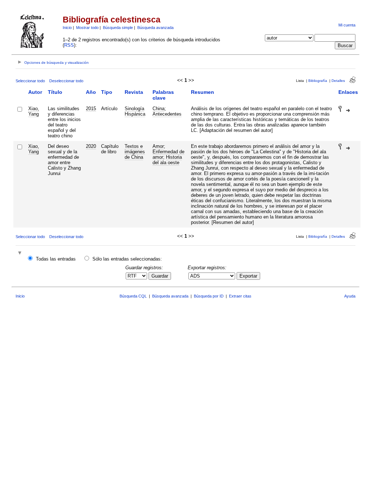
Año (91, 92)
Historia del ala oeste (167, 159)
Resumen (202, 92)
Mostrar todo (87, 27)
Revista (134, 92)
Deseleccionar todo (66, 81)
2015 (91, 108)
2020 (91, 146)
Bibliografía (317, 81)
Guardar (159, 276)
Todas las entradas (56, 259)
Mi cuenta (346, 25)
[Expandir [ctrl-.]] (20, 253)
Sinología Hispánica (135, 111)
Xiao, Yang (33, 111)
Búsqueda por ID (209, 296)
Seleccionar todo (30, 81)
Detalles (338, 81)
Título (55, 92)
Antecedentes (167, 114)
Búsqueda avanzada (155, 27)
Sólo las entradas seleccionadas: (127, 259)
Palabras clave (163, 95)
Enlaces (348, 92)
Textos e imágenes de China (135, 151)
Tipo (106, 92)
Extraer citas (240, 296)
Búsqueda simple (118, 27)
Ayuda (349, 296)
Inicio (67, 27)
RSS (69, 45)
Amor (158, 146)
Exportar (248, 276)
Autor (35, 92)
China (158, 108)
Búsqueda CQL (133, 296)
